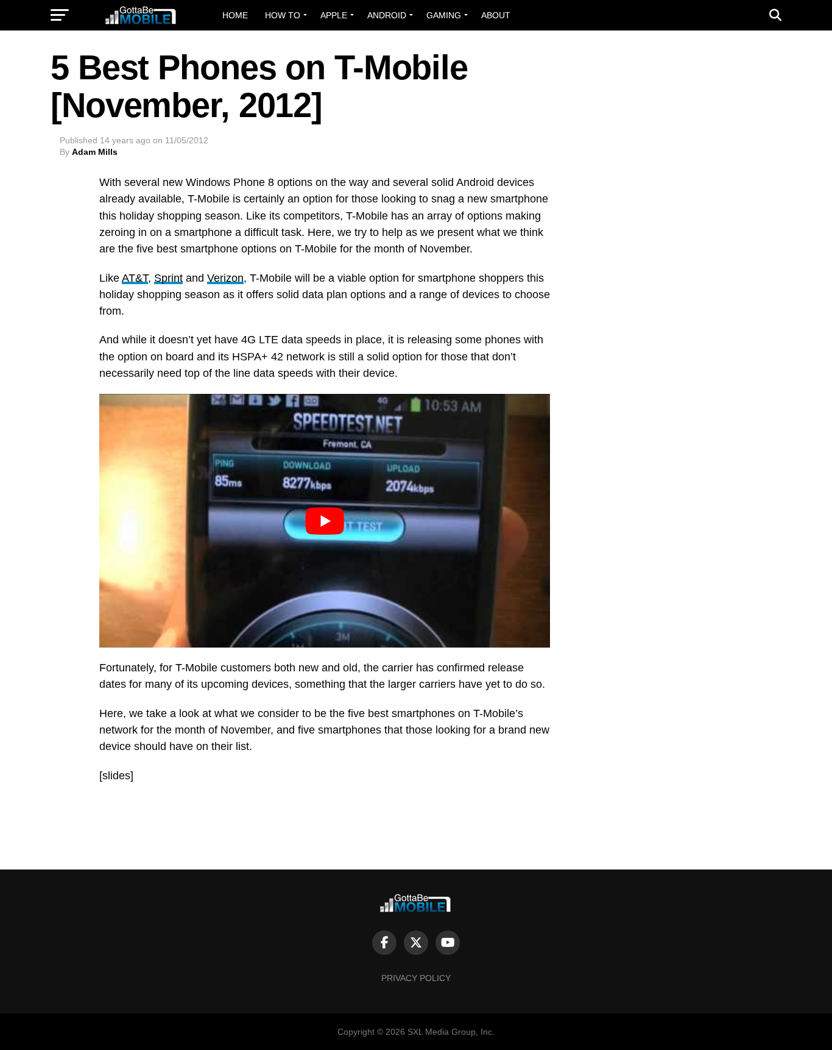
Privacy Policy (416, 978)
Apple (333, 15)
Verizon (225, 278)
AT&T (135, 278)
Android (386, 15)
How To (282, 15)
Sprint (168, 278)
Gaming (443, 15)
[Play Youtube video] (324, 521)
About (495, 15)
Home (235, 15)
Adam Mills (95, 152)
